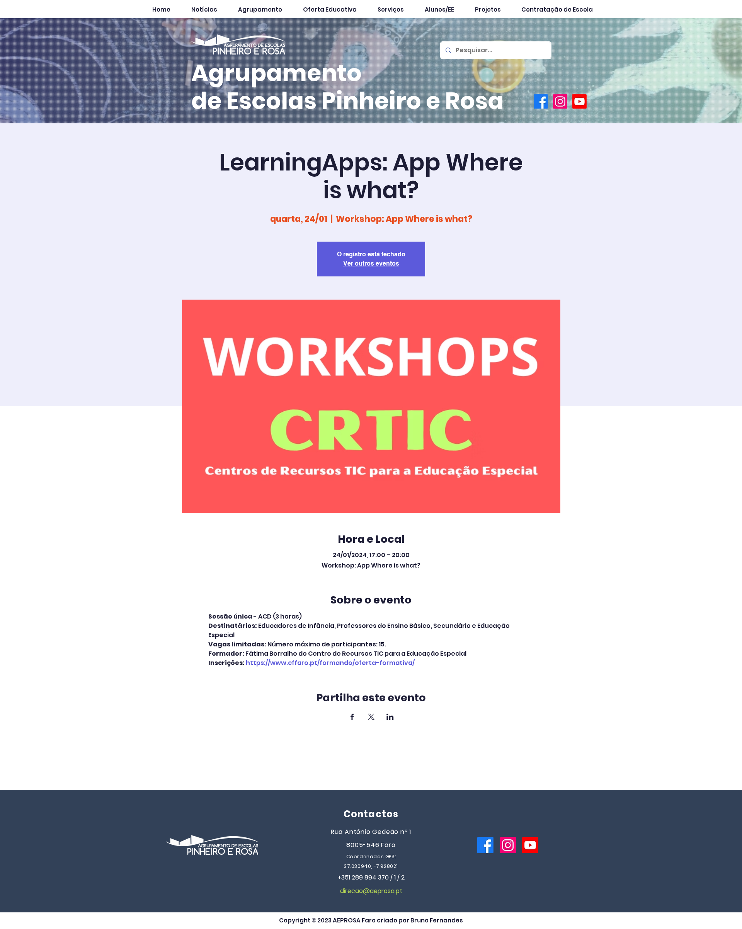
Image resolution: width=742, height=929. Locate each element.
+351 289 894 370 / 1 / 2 (371, 877)
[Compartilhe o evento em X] (371, 717)
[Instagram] (560, 101)
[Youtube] (579, 101)
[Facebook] (541, 101)
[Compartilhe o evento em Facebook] (352, 717)
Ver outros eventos (371, 263)
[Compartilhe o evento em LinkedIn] (390, 717)
